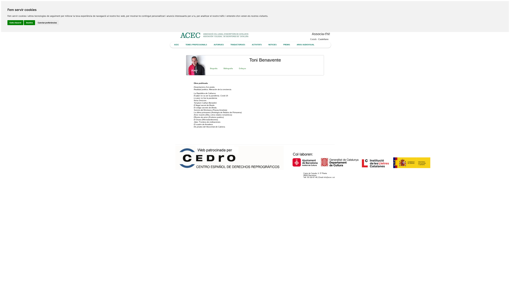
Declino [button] (29, 23)
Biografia (213, 68)
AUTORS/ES (219, 45)
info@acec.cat (329, 177)
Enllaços (242, 68)
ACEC (176, 45)
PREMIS (286, 45)
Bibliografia (228, 68)
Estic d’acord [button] (15, 23)
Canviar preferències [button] (47, 23)
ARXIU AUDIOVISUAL (305, 45)
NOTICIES (272, 45)
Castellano (323, 39)
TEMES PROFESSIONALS (196, 45)
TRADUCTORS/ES (237, 45)
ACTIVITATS (257, 45)
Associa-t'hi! (321, 34)
